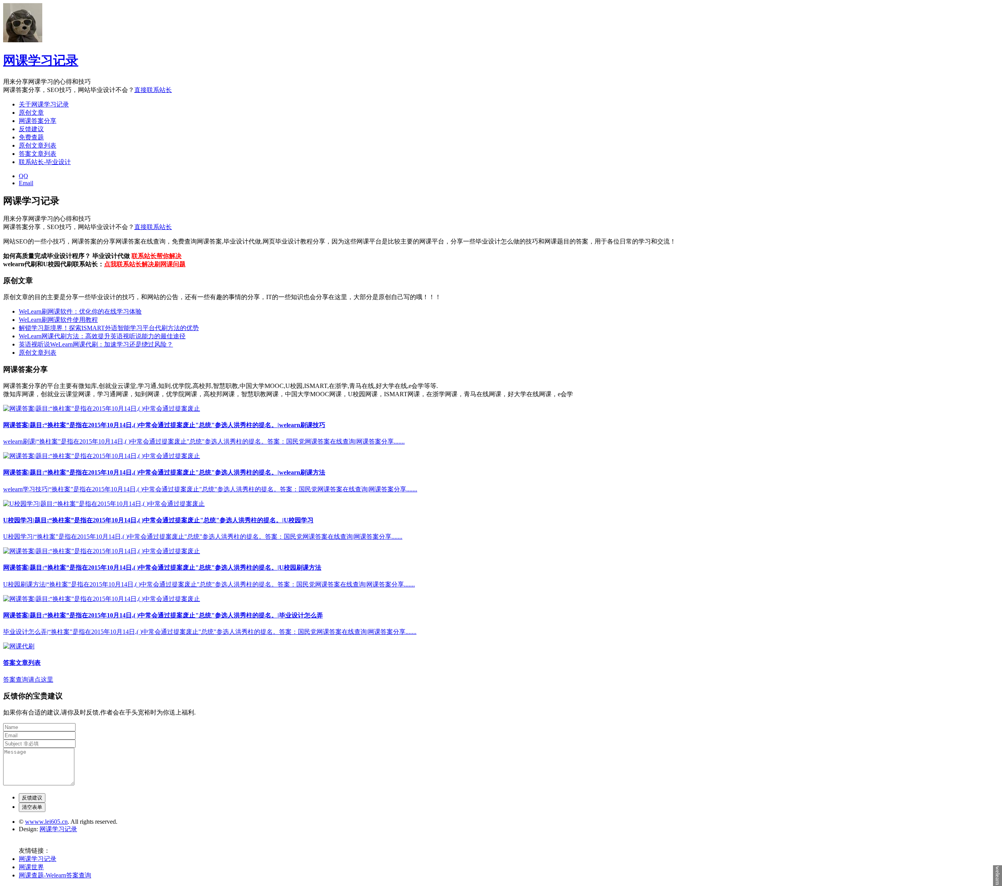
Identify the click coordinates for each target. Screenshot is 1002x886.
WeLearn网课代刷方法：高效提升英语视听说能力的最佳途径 (102, 336)
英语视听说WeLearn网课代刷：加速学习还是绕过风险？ (96, 344)
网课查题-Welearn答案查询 (55, 875)
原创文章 (31, 112)
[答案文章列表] (18, 646)
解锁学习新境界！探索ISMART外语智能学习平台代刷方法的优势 (109, 328)
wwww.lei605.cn (46, 821)
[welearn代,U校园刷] (101, 408)
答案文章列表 (37, 153)
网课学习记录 (40, 60)
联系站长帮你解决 (157, 256)
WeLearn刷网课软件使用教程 (58, 319)
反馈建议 (31, 129)
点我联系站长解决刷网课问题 (145, 264)
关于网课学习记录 (44, 104)
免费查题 (31, 137)
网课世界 (31, 867)
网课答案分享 (37, 120)
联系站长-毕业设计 (45, 162)
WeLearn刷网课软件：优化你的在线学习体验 (80, 311)
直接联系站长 (153, 90)
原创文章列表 (37, 145)
